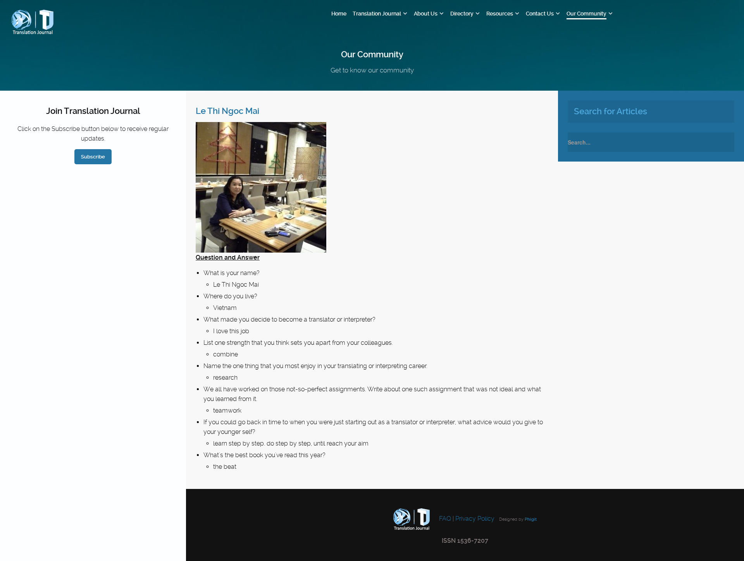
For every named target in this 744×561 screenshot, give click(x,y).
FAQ (444, 518)
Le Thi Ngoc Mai (227, 111)
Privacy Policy (474, 518)
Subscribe (93, 157)
